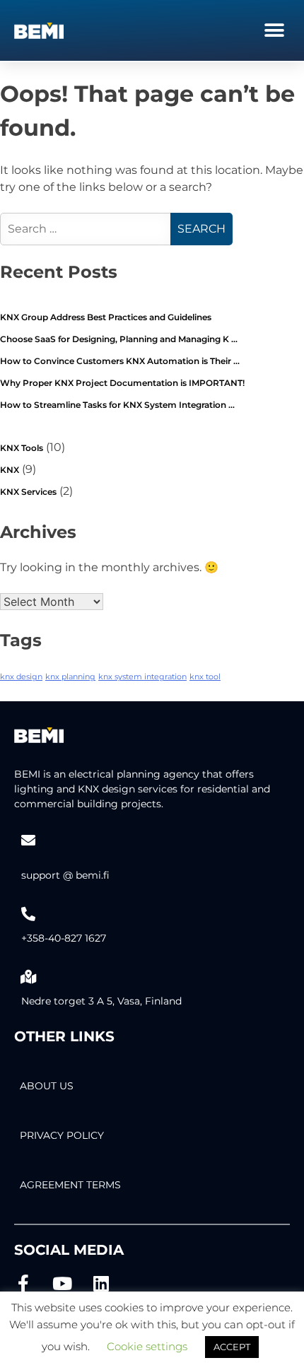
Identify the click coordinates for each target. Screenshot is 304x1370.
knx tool (205, 676)
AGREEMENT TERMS (70, 1184)
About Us (47, 1085)
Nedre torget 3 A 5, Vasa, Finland (101, 1001)
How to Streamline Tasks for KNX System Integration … (117, 404)
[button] (274, 30)
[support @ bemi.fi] (28, 840)
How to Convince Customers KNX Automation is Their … (120, 361)
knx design (21, 676)
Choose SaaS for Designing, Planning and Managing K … (119, 339)
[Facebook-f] (23, 1283)
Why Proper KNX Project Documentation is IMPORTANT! (122, 382)
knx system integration (142, 676)
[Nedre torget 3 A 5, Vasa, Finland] (28, 977)
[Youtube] (62, 1283)
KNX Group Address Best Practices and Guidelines (105, 317)
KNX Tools (21, 448)
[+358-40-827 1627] (28, 914)
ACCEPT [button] (232, 1346)
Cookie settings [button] (147, 1346)
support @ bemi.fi (65, 875)
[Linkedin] (101, 1283)
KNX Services (28, 491)
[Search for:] (87, 228)
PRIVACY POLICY (62, 1135)
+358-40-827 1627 (63, 938)
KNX (9, 469)
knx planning (70, 676)
